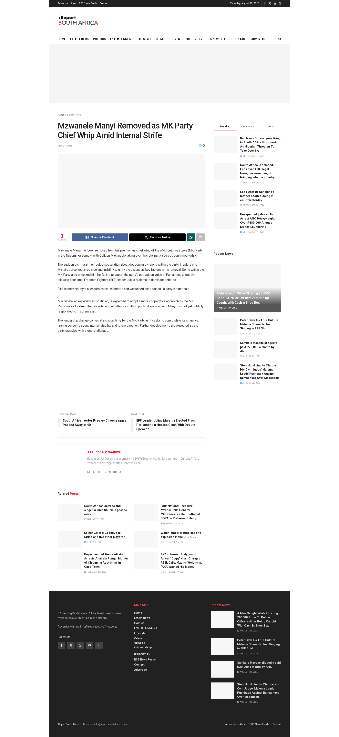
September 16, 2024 (173, 542)
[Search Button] (279, 39)
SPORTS (174, 39)
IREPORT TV (194, 39)
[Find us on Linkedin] (99, 645)
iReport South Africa (68, 724)
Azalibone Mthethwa (104, 452)
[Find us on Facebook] (265, 3)
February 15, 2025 (96, 572)
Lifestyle (144, 39)
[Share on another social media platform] (200, 237)
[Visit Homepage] (78, 20)
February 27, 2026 (172, 523)
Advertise (63, 3)
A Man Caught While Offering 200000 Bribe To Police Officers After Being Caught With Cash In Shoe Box (243, 298)
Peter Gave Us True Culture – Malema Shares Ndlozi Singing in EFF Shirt (260, 324)
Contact (104, 3)
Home (62, 39)
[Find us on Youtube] (89, 645)
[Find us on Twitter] (269, 3)
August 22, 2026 (227, 308)
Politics (99, 39)
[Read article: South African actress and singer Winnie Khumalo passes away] (69, 512)
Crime (160, 39)
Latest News (79, 39)
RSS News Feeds (88, 3)
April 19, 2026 (93, 542)
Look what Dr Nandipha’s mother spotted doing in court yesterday (257, 196)
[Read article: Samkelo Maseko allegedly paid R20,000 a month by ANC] (225, 349)
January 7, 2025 (95, 519)
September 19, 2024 (173, 572)
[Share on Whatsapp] (191, 237)
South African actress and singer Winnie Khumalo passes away (105, 510)
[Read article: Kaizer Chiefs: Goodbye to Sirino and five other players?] (69, 539)
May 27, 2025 (65, 145)
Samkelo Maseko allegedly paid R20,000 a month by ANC (258, 347)
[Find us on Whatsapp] (280, 3)
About (73, 3)
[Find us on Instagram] (275, 3)
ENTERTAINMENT (121, 39)
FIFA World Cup (143, 647)
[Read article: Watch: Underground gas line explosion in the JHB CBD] (146, 539)
